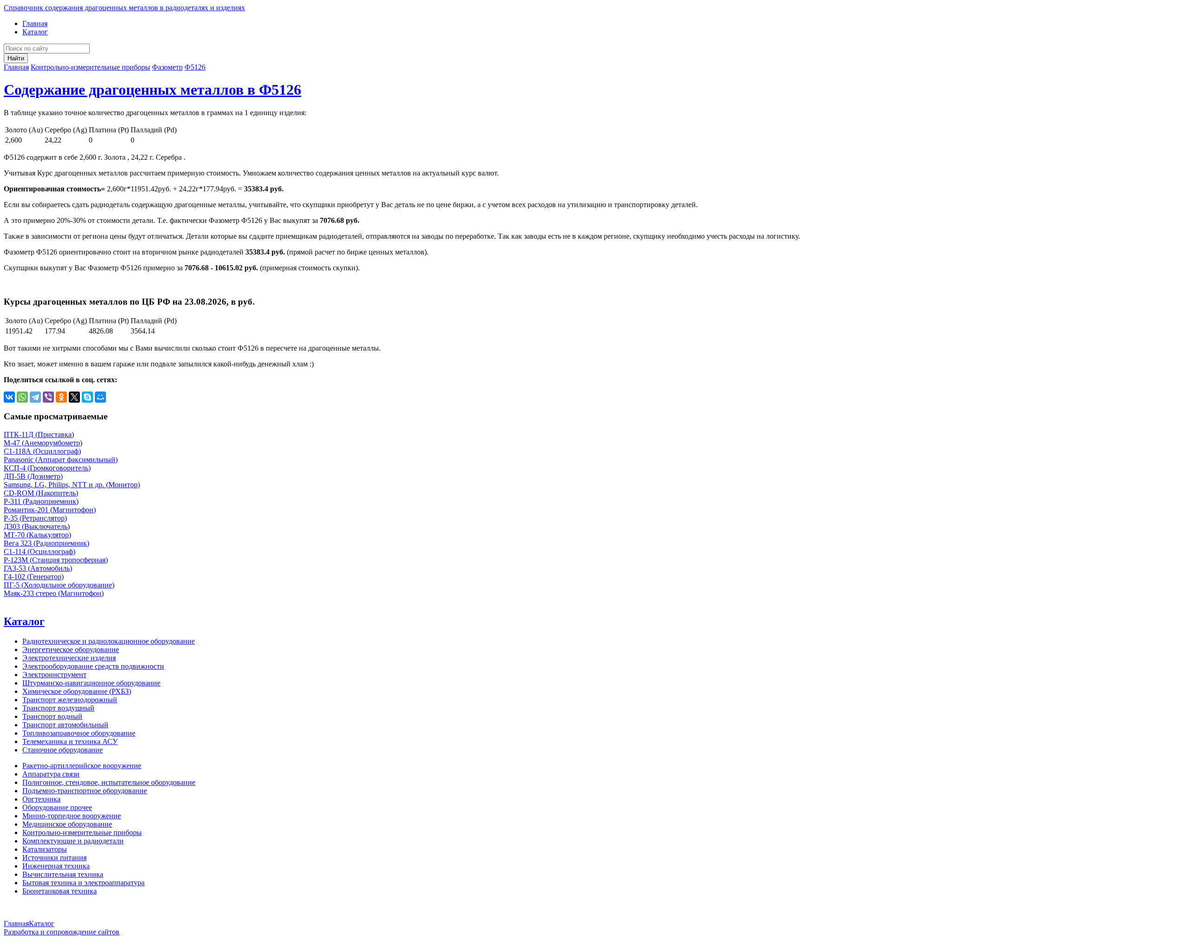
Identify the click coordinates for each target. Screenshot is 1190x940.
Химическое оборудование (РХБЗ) (76, 691)
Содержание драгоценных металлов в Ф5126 (152, 89)
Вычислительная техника (62, 874)
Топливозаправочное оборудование (78, 733)
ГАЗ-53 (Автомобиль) (38, 568)
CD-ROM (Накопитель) (41, 493)
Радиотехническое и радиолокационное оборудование (108, 641)
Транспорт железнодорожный (69, 700)
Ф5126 (195, 67)
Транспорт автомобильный (65, 725)
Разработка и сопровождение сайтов (61, 932)
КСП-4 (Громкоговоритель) (47, 468)
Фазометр (167, 67)
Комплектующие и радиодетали (73, 841)
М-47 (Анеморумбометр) (43, 443)
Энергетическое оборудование (70, 649)
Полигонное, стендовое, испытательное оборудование (108, 782)
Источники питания (54, 858)
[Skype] (87, 397)
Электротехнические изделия (69, 658)
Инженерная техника (56, 866)
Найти (15, 58)
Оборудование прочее (57, 807)
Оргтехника (41, 799)
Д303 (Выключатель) (37, 526)
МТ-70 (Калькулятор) (37, 535)
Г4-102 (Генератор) (34, 577)
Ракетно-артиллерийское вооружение (81, 766)
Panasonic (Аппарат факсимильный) (61, 459)
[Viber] (48, 397)
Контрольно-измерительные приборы (90, 67)
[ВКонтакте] (9, 397)
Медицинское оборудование (67, 824)
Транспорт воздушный (58, 708)
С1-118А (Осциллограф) (42, 451)
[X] (74, 397)
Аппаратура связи (50, 774)
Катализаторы (44, 849)
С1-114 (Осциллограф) (39, 551)
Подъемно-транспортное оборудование (84, 791)
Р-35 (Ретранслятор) (35, 518)
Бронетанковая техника (59, 891)
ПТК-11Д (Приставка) (39, 434)
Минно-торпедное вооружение (71, 816)
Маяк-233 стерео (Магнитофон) (54, 593)
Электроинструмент (54, 675)
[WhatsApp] (22, 397)
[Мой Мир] (100, 397)
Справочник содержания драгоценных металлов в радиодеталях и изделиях (124, 8)
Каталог (35, 32)
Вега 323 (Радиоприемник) (46, 543)
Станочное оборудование (62, 750)
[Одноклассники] (61, 397)
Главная (34, 23)
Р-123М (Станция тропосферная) (56, 560)
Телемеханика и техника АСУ (70, 741)
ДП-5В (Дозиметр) (33, 476)
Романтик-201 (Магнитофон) (50, 510)
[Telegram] (35, 397)
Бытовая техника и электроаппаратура (83, 883)
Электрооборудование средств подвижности (93, 666)
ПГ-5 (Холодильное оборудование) (59, 585)
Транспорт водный (52, 716)
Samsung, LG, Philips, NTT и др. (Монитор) (72, 485)
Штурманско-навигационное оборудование (91, 683)
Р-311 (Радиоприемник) (41, 501)
